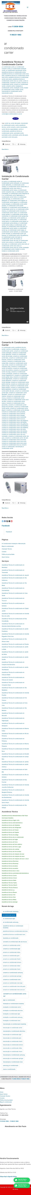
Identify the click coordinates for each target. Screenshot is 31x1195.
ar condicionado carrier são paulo (16, 226)
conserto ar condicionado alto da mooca (15, 942)
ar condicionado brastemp (10, 911)
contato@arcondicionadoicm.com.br (12, 114)
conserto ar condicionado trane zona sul (14, 989)
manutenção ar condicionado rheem (12, 1051)
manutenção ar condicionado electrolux (14, 1031)
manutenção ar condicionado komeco (13, 1044)
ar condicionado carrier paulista (16, 218)
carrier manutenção (21, 127)
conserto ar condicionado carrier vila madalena (15, 427)
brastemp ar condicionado (10, 938)
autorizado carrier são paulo (9, 137)
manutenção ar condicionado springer (13, 1058)
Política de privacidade (8, 554)
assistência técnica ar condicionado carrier (14, 72)
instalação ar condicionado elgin (11, 1013)
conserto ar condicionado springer (12, 976)
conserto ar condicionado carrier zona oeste (14, 443)
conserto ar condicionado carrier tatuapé (13, 415)
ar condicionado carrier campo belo (17, 186)
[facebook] (5, 521)
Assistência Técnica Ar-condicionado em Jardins (15, 761)
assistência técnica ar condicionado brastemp (13, 926)
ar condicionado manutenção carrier (16, 70)
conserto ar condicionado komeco (12, 962)
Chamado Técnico (7, 549)
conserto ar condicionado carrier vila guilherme (15, 424)
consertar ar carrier (15, 82)
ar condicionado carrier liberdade (17, 207)
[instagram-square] (10, 521)
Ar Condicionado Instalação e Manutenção (13, 543)
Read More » (5, 149)
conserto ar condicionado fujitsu (11, 952)
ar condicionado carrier (8, 67)
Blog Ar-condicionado (8, 546)
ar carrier (4, 181)
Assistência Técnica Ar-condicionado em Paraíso (15, 644)
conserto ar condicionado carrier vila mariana (14, 431)
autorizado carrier (7, 135)
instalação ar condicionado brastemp (13, 1003)
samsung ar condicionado (10, 1065)
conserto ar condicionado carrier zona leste (14, 439)
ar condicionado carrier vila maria (11, 237)
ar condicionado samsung (10, 922)
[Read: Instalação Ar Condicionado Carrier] (11, 164)
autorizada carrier (19, 133)
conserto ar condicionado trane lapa (12, 983)
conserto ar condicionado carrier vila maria (14, 429)
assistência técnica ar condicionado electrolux (15, 931)
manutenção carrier (7, 93)
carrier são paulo (15, 123)
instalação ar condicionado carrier (12, 1007)
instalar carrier (19, 89)
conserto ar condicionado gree (11, 955)
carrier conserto (11, 127)
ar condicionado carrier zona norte (17, 244)
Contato (4, 551)
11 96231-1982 (25, 1079)
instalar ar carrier (20, 249)
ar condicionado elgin (9, 918)
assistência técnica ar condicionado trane (14, 934)
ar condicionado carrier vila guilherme (17, 235)
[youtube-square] (12, 521)
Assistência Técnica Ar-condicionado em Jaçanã (15, 575)
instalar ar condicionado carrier (10, 251)
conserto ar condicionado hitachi (11, 959)
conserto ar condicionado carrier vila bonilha (14, 422)
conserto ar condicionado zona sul (11, 445)
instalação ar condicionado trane (11, 1020)
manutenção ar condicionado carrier (12, 91)
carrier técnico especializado (10, 129)
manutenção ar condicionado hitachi (12, 1041)
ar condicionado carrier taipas (16, 230)
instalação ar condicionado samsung (12, 1017)
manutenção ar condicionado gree (12, 1038)
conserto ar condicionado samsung (13, 972)
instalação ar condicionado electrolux (13, 1010)
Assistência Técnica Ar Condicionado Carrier (13, 63)
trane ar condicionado (9, 1069)
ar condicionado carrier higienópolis (13, 195)
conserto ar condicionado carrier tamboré (13, 413)
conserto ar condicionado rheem (11, 969)
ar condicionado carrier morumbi (16, 211)
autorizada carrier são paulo (20, 135)
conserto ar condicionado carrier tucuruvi (13, 418)
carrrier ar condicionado (12, 349)
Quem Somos (5, 557)
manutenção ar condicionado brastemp (14, 1024)
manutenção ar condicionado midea (12, 1048)
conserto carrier (10, 86)
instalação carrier (18, 87)
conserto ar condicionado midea (11, 965)
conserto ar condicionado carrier (11, 945)
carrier (20, 81)
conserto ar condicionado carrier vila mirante (14, 432)
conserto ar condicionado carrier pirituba (17, 410)
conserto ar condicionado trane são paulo (14, 986)
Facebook (6, 526)
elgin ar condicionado (9, 1000)
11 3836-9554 (17, 27)
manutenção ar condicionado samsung (14, 1055)
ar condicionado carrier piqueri (18, 221)
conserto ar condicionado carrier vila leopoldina (15, 425)
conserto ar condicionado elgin (11, 948)
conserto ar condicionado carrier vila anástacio (15, 420)
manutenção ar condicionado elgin (12, 1034)
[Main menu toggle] (27, 7)
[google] (7, 521)
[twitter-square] (3, 521)
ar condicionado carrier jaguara (16, 200)
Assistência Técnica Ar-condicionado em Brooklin (15, 754)
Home (1, 1092)
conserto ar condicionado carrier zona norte (14, 441)
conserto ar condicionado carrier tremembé (14, 417)
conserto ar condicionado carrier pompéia (13, 411)
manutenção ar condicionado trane (13, 1062)
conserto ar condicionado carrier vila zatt (16, 438)
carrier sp (7, 123)
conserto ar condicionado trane (12, 979)
